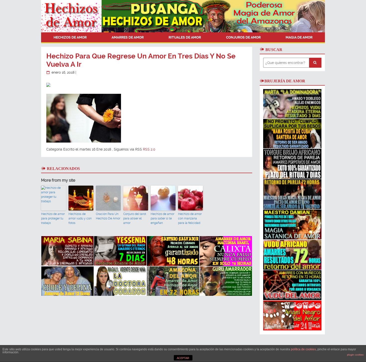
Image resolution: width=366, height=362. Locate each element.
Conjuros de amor (243, 37)
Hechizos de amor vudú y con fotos (80, 218)
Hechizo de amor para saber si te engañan (162, 218)
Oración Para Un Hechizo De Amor (108, 216)
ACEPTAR (183, 358)
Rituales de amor (185, 37)
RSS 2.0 (149, 149)
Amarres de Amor (128, 37)
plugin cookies (355, 354)
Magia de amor (299, 37)
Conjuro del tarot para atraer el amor (134, 218)
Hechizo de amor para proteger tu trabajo (53, 218)
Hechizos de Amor (70, 37)
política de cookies (303, 349)
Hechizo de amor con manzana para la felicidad (190, 218)
